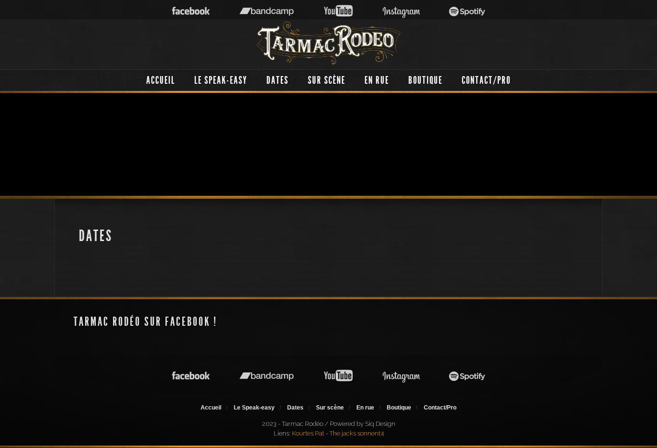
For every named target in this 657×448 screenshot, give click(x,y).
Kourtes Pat (308, 433)
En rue (377, 80)
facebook (191, 11)
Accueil (160, 80)
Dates (277, 80)
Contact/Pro (486, 80)
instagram (401, 11)
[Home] (328, 43)
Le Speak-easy (220, 80)
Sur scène (326, 80)
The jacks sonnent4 (356, 433)
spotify (467, 11)
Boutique (425, 80)
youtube (338, 11)
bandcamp (266, 11)
